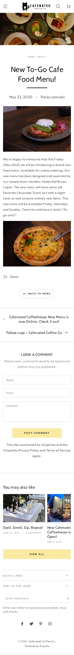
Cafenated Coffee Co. (42, 641)
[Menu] (5, 6)
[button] (58, 6)
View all (37, 554)
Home (31, 56)
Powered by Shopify (37, 646)
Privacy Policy (28, 450)
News (40, 56)
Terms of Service (58, 450)
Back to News (39, 293)
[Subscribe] (68, 598)
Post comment (37, 432)
